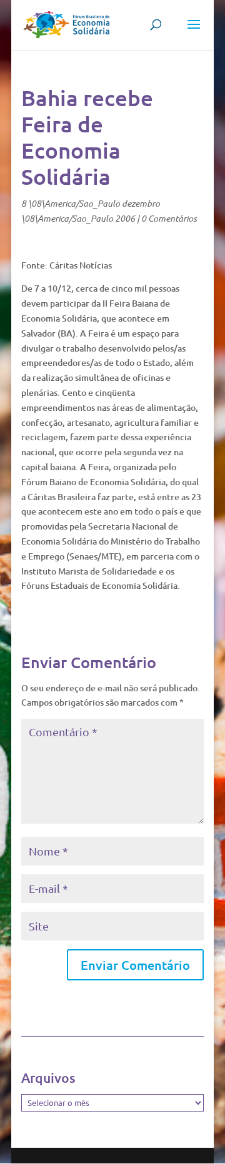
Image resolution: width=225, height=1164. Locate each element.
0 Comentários (169, 218)
